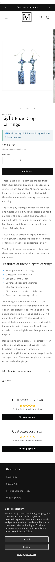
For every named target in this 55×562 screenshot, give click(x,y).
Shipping (5, 149)
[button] (6, 17)
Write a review (27, 417)
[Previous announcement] (5, 7)
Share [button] (8, 380)
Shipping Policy (13, 497)
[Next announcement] (49, 7)
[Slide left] (20, 108)
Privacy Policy (24, 531)
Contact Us (11, 477)
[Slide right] (34, 108)
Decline (26, 546)
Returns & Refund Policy (18, 490)
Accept (27, 539)
